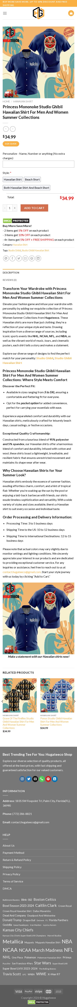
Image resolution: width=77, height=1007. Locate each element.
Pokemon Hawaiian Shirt (49, 957)
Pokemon (30, 957)
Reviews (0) (9, 280)
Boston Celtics (44, 899)
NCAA (10, 950)
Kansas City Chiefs (18, 930)
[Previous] (2, 708)
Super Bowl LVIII (60, 963)
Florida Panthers (58, 920)
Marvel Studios (54, 935)
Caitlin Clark (46, 905)
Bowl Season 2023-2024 (18, 905)
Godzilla (7, 924)
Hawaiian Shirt (23, 101)
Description (11, 272)
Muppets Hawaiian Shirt (47, 942)
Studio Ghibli (14, 250)
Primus (67, 957)
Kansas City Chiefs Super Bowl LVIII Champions (24, 935)
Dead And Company (14, 915)
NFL (68, 950)
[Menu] (5, 13)
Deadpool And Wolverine (41, 915)
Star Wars (42, 963)
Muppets (29, 942)
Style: (7, 172)
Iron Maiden (35, 925)
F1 (46, 920)
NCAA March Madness (41, 950)
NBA (67, 941)
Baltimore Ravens (11, 900)
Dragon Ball (29, 920)
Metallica (13, 941)
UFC (24, 974)
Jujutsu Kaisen (49, 925)
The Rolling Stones (47, 969)
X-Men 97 (54, 974)
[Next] (74, 708)
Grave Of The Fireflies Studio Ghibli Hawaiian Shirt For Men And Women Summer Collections (18, 723)
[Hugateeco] (38, 13)
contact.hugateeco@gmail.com (22, 572)
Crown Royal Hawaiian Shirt (17, 911)
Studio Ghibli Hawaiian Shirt (35, 250)
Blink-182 (26, 899)
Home (6, 101)
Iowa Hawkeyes (21, 925)
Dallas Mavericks (42, 911)
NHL (6, 957)
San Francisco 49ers (22, 963)
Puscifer (7, 963)
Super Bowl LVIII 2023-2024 (20, 968)
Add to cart (34, 208)
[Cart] (71, 13)
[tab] (38, 272)
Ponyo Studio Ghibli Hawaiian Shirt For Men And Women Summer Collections (56, 721)
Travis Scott (12, 974)
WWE (41, 974)
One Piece (17, 957)
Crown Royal (65, 905)
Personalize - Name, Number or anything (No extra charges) (34, 156)
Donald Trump (12, 920)
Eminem (40, 920)
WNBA (31, 974)
